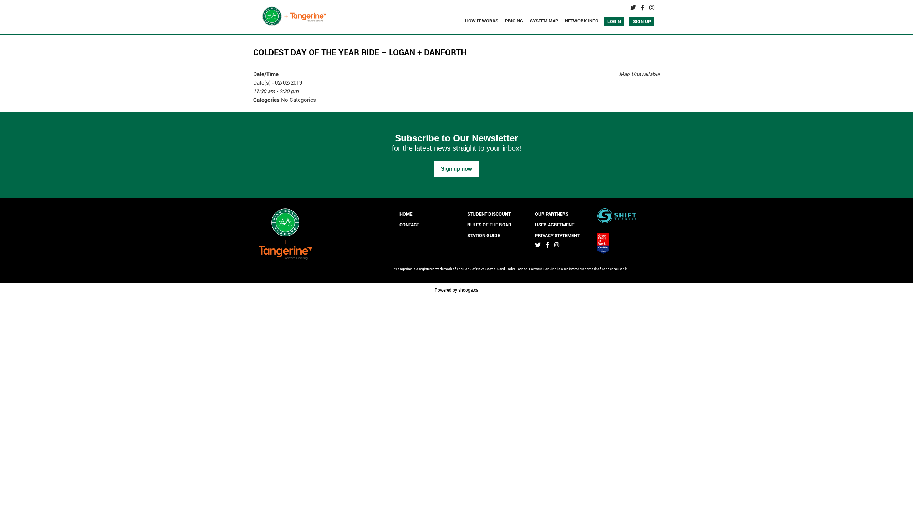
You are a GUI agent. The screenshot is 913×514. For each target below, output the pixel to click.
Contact (409, 224)
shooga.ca (468, 290)
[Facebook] (642, 7)
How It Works (481, 21)
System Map (544, 21)
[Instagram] (651, 7)
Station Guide (483, 235)
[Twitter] (633, 7)
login (614, 21)
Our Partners (551, 214)
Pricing (514, 21)
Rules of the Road (489, 224)
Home (405, 214)
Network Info (581, 21)
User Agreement (554, 224)
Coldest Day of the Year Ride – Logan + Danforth (359, 52)
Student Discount (489, 214)
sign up (642, 21)
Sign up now (456, 169)
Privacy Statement (557, 235)
